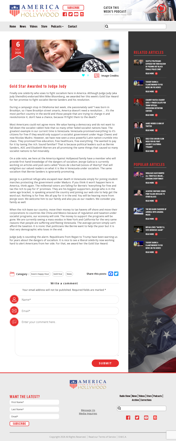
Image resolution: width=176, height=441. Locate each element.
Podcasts (56, 26)
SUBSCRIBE (73, 8)
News (23, 26)
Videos (33, 26)
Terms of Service (107, 436)
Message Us (88, 410)
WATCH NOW (159, 16)
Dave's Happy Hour (40, 274)
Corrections (146, 399)
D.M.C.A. (122, 436)
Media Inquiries (88, 413)
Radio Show (125, 395)
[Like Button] (83, 75)
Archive (135, 399)
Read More (150, 73)
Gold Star (57, 274)
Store (44, 26)
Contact (72, 26)
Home (13, 26)
